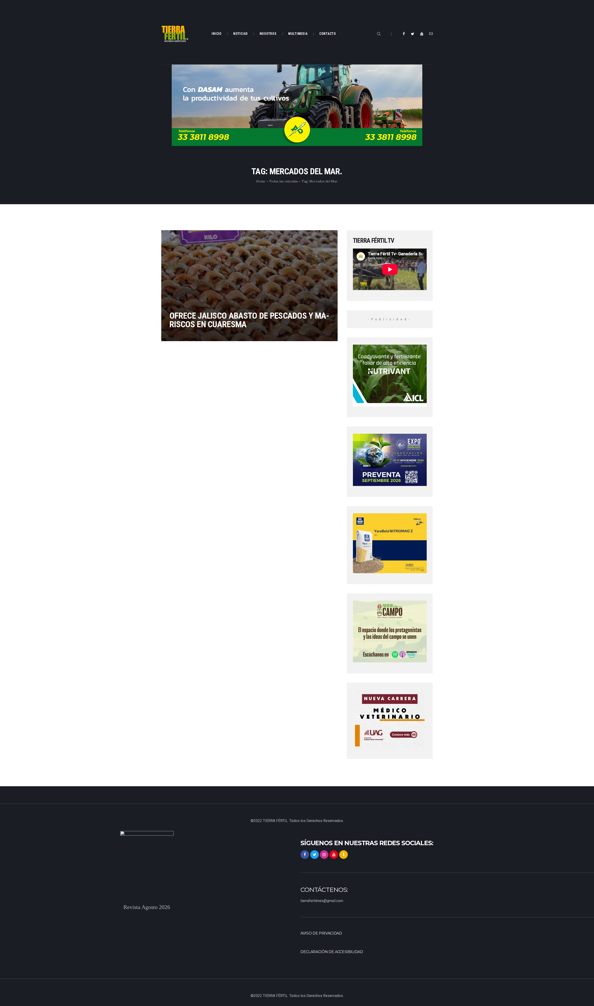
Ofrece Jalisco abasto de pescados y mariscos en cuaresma (249, 320)
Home (260, 181)
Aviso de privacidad (321, 933)
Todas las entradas (283, 181)
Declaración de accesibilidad (331, 952)
